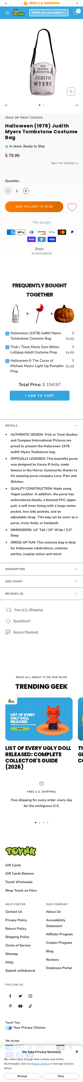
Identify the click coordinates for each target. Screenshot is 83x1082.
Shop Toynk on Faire (21, 890)
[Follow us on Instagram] (30, 996)
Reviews (52, 959)
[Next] (77, 105)
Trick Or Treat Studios (24, 117)
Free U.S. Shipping (28, 610)
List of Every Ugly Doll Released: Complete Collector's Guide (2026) (38, 757)
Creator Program (59, 942)
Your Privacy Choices (28, 1027)
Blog (49, 951)
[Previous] (6, 105)
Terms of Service (18, 945)
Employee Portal (59, 968)
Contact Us (13, 911)
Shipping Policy (17, 937)
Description (15, 569)
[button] (75, 12)
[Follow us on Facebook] (10, 996)
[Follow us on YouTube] (20, 1006)
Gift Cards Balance (19, 873)
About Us (53, 911)
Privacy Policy (16, 920)
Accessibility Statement (55, 923)
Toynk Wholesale (19, 882)
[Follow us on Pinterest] (10, 1006)
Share (39, 248)
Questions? (22, 621)
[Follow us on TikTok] (30, 1006)
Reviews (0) (14, 593)
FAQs (9, 962)
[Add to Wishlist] (73, 207)
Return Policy (15, 928)
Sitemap (11, 954)
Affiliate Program (59, 934)
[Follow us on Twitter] (20, 996)
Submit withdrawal (20, 970)
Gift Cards (13, 865)
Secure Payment (25, 632)
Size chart (14, 581)
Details (11, 425)
